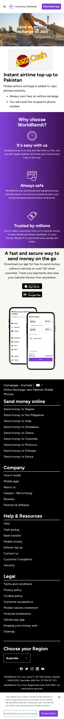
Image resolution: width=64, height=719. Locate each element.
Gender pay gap (14, 619)
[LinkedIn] (37, 669)
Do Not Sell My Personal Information (20, 713)
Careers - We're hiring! (18, 493)
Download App (51, 6)
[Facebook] (21, 669)
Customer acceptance (18, 602)
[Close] (59, 697)
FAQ (7, 523)
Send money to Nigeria (19, 409)
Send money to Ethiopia (20, 450)
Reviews (9, 499)
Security (9, 565)
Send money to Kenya (18, 456)
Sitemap (9, 631)
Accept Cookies (49, 713)
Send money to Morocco (20, 444)
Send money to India (17, 421)
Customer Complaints (18, 559)
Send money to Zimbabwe (21, 427)
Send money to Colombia (21, 439)
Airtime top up (13, 547)
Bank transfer (12, 535)
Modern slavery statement (21, 607)
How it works (12, 475)
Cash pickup (11, 529)
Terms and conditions (18, 584)
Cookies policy (13, 596)
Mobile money (13, 541)
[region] (32, 705)
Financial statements (17, 613)
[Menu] (4, 6)
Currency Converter (26, 6)
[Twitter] (26, 669)
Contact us (11, 553)
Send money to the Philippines (24, 415)
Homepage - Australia (18, 385)
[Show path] (38, 385)
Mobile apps (11, 481)
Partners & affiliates (16, 505)
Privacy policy (13, 590)
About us (10, 487)
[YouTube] (42, 669)
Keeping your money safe (20, 625)
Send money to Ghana (18, 433)
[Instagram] (32, 669)
